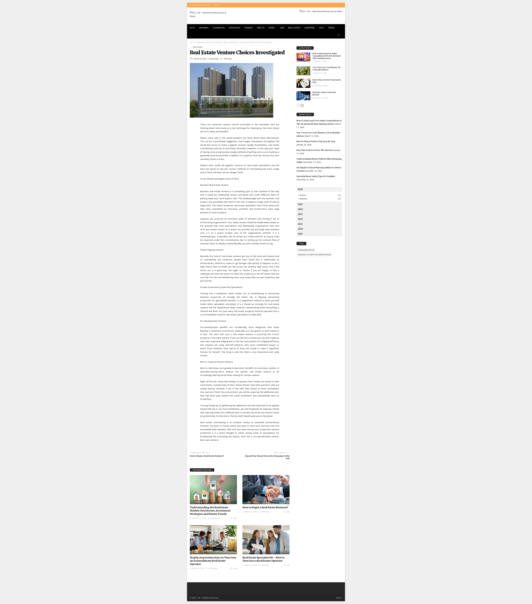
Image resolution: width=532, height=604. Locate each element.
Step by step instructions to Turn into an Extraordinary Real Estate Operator (213, 561)
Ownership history (306, 250)
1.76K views (227, 59)
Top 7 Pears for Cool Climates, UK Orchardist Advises (326, 68)
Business (204, 27)
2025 (300, 204)
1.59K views (212, 568)
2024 (300, 209)
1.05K (235, 518)
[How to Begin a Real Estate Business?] (266, 489)
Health (260, 27)
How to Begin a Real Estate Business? (207, 456)
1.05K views (214, 518)
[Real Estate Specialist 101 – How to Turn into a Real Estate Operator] (266, 539)
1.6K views (265, 565)
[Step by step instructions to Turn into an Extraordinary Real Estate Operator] (213, 539)
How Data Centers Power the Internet (314, 150)
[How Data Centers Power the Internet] (303, 95)
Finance (248, 27)
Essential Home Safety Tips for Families (315, 176)
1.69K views (265, 512)
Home (271, 27)
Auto (192, 27)
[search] (338, 35)
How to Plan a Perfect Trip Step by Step (315, 141)
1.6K (288, 565)
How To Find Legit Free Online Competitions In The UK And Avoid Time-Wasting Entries (326, 55)
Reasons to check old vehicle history (314, 254)
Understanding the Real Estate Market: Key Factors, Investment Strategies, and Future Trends (210, 510)
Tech (321, 27)
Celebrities (219, 27)
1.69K (287, 512)
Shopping (310, 27)
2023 (300, 214)
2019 (300, 234)
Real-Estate (294, 27)
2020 (300, 229)
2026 (300, 189)
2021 (300, 224)
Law (282, 27)
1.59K (235, 568)
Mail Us (216, 5)
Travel (331, 27)
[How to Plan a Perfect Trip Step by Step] (303, 83)
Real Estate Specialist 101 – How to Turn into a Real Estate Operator (263, 559)
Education (234, 27)
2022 (300, 219)
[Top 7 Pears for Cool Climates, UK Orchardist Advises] (303, 70)
